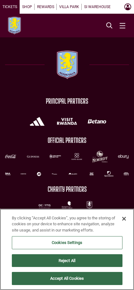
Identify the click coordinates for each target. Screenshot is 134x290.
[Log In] (128, 7)
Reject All (67, 260)
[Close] (124, 219)
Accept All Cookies (67, 278)
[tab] (10, 7)
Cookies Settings (67, 242)
